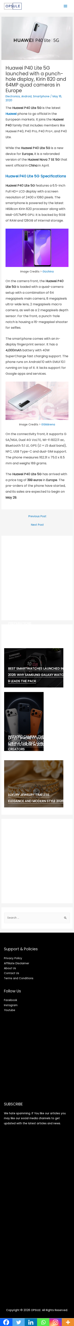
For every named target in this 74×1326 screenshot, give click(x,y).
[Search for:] (37, 918)
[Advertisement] (37, 578)
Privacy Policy (13, 958)
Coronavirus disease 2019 (29, 632)
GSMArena (48, 424)
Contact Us (11, 973)
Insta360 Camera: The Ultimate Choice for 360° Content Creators (34, 742)
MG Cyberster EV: (22, 637)
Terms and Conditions (18, 978)
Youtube (9, 1010)
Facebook (10, 1000)
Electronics (13, 96)
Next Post (37, 525)
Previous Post (37, 516)
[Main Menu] (65, 6)
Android (26, 96)
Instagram (11, 1005)
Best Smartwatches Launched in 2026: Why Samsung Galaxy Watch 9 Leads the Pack (37, 674)
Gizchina (48, 271)
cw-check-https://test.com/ (33, 628)
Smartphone (41, 96)
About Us (10, 968)
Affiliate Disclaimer (16, 963)
